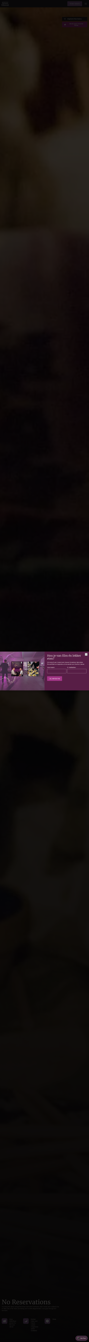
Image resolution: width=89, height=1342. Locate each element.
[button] (86, 654)
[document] (44, 671)
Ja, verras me (54, 678)
